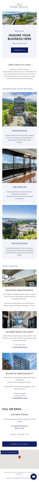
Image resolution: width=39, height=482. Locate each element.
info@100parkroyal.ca (20, 398)
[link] (19, 5)
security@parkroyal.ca (20, 347)
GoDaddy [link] (18, 478)
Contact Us (19, 50)
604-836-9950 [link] (19, 428)
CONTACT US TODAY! (20, 444)
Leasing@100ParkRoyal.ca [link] (19, 426)
